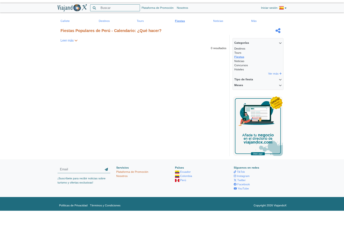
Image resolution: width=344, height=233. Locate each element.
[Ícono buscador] (94, 7)
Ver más (273, 73)
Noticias (218, 20)
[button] (282, 8)
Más (254, 20)
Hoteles (239, 69)
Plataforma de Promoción (158, 7)
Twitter (241, 180)
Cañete (65, 20)
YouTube (243, 188)
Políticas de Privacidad (73, 205)
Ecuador (185, 171)
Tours (140, 20)
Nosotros (182, 7)
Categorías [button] (241, 42)
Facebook (243, 184)
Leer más (67, 40)
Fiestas (180, 20)
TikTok (240, 171)
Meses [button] (238, 85)
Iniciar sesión (269, 7)
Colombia (185, 176)
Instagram (243, 176)
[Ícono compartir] (278, 30)
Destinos (104, 20)
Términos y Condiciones (105, 205)
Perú (182, 180)
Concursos (241, 65)
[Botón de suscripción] (106, 169)
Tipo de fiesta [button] (243, 79)
